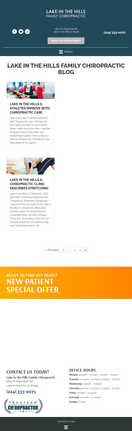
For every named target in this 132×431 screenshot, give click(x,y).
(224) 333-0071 (115, 32)
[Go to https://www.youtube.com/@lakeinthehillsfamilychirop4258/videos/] (21, 32)
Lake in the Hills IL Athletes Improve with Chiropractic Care (30, 108)
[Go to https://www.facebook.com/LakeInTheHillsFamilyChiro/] (14, 32)
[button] (105, 279)
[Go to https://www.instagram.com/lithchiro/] (27, 32)
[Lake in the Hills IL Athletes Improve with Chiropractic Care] (31, 90)
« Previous (52, 250)
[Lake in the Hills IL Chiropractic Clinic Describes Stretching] (31, 165)
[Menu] (66, 427)
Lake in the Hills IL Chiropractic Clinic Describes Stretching (29, 184)
